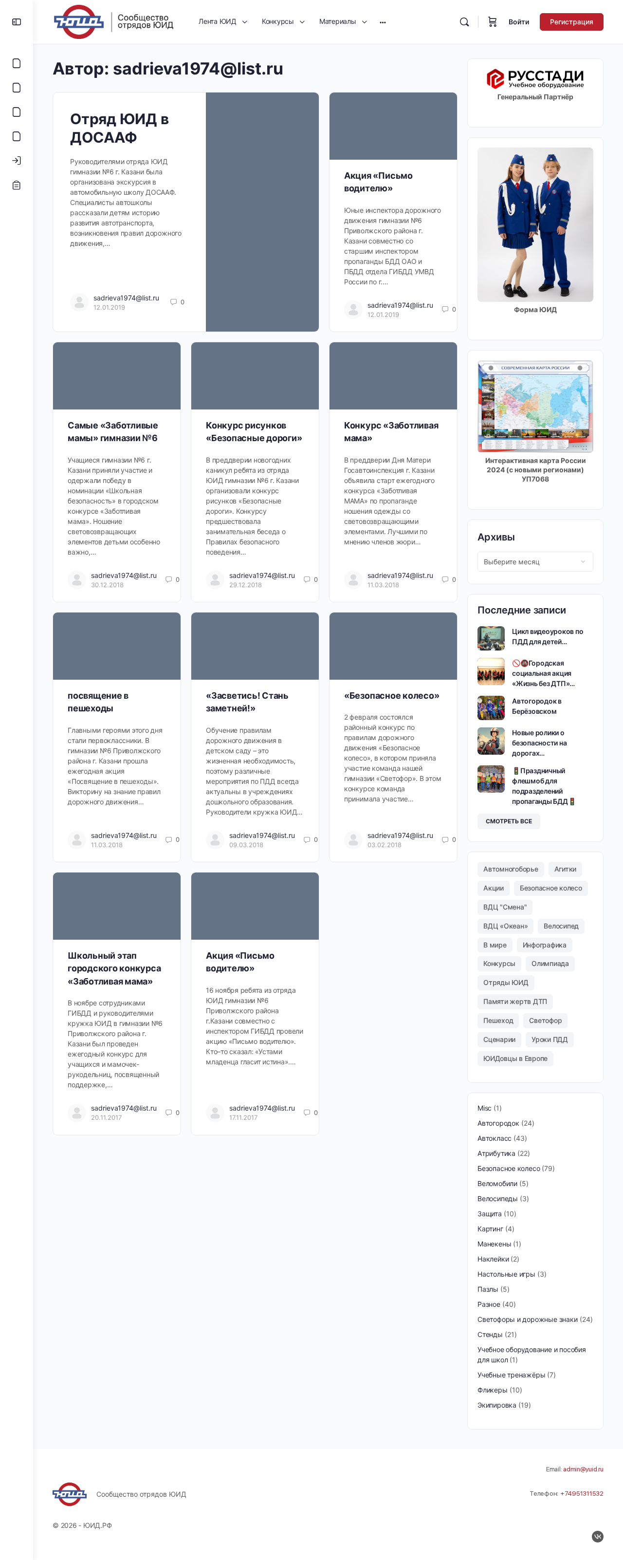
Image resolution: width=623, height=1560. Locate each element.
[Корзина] (492, 22)
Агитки (565, 869)
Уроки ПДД (549, 1039)
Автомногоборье (510, 869)
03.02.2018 (384, 845)
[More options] (382, 22)
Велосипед (561, 926)
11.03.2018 (383, 585)
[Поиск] (464, 22)
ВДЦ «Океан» (505, 926)
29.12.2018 (245, 585)
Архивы (496, 537)
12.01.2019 (109, 307)
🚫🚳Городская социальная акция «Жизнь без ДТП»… (543, 673)
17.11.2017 (243, 1117)
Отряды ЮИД (506, 982)
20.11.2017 (106, 1117)
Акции (493, 888)
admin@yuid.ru (583, 1469)
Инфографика (545, 945)
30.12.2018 (107, 585)
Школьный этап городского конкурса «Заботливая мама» (114, 968)
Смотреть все (509, 821)
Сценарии (499, 1039)
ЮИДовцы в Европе (515, 1058)
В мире (495, 945)
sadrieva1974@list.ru (126, 298)
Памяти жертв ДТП (515, 1001)
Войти (519, 22)
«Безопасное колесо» (391, 695)
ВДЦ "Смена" (505, 907)
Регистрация (571, 22)
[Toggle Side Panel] (16, 22)
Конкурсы (499, 963)
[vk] (598, 1536)
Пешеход (498, 1020)
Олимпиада (550, 963)
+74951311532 (582, 1493)
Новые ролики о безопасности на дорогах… (539, 742)
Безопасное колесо (551, 888)
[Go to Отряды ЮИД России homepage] (113, 21)
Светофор (545, 1020)
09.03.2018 (246, 845)
